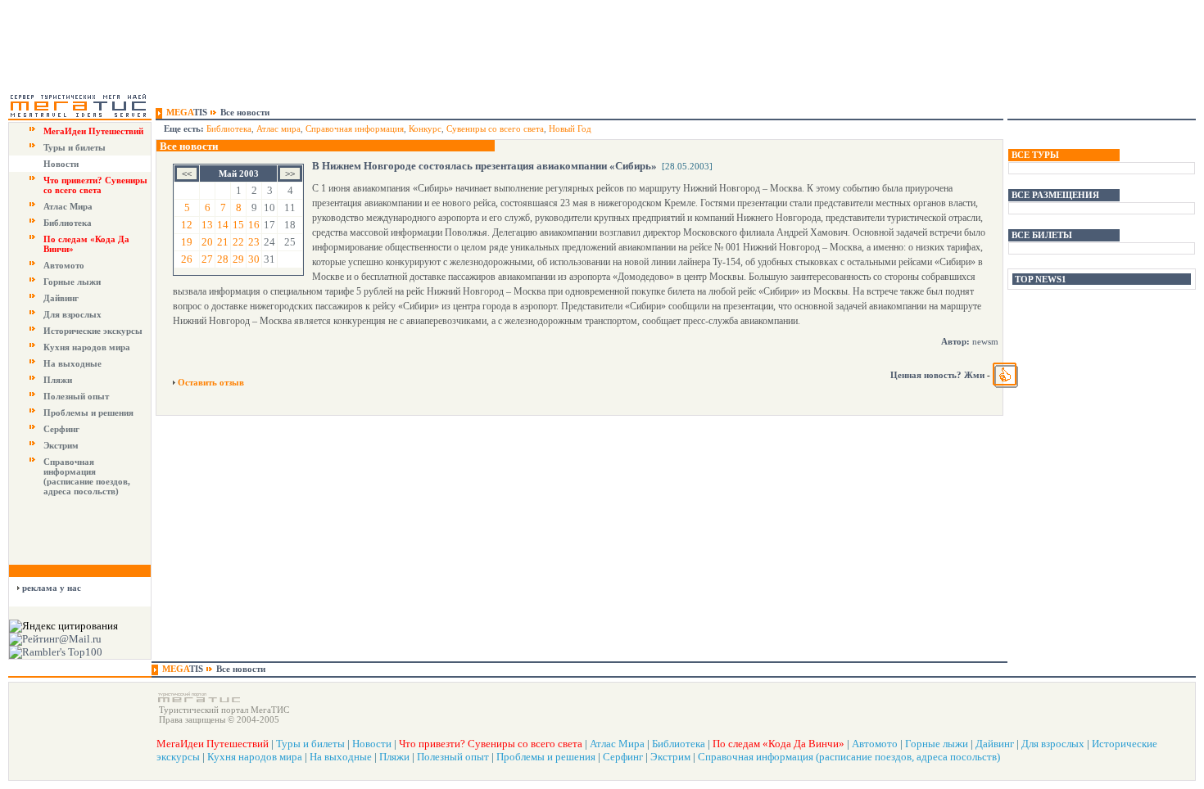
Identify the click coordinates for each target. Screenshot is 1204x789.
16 (254, 225)
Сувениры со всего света (495, 128)
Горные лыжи (72, 281)
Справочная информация (355, 128)
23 (254, 242)
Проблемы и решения (88, 412)
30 (254, 259)
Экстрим (61, 445)
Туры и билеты (74, 147)
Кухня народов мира (86, 347)
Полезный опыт (76, 396)
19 (186, 242)
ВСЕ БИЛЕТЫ (1042, 235)
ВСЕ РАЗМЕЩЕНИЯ (1055, 195)
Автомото (63, 265)
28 (223, 259)
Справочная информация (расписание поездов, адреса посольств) (86, 476)
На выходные (72, 363)
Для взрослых (72, 314)
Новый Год (570, 128)
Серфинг (61, 429)
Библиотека (67, 223)
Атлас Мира (68, 206)
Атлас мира (278, 128)
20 (207, 242)
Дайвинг (61, 298)
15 (238, 225)
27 (207, 259)
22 (238, 242)
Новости (61, 164)
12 (186, 225)
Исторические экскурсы (93, 331)
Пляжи (57, 380)
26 (186, 259)
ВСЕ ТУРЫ (1035, 155)
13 (207, 225)
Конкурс (425, 128)
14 (223, 225)
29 (238, 259)
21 (223, 242)
